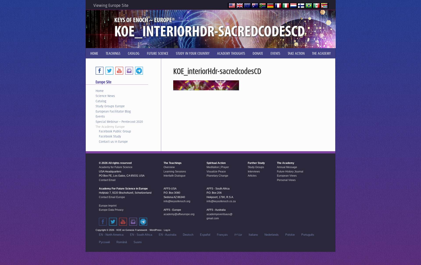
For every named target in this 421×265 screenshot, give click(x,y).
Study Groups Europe (110, 106)
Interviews (254, 171)
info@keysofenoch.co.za (221, 201)
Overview (169, 167)
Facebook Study (110, 136)
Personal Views (286, 180)
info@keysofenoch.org (177, 201)
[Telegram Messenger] (139, 71)
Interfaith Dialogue (175, 175)
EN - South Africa (141, 234)
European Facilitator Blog (113, 111)
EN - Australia (167, 234)
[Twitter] (109, 71)
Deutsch (188, 234)
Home (100, 91)
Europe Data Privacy (111, 209)
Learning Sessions (175, 171)
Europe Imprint (107, 205)
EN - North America (111, 234)
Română (121, 242)
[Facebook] (99, 71)
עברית (238, 234)
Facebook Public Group (115, 131)
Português (307, 234)
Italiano (253, 234)
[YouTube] (119, 71)
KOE (118, 230)
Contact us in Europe (113, 141)
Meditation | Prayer (218, 167)
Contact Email (107, 180)
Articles (252, 175)
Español (205, 234)
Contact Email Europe (112, 197)
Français (222, 234)
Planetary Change (217, 175)
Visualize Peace (216, 171)
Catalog (101, 101)
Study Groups (256, 167)
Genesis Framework (136, 230)
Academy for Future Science (115, 167)
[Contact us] (129, 71)
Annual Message (287, 167)
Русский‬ (104, 242)
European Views (287, 175)
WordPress (156, 230)
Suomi (138, 242)
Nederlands (271, 234)
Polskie (290, 234)
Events (100, 116)
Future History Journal (290, 171)
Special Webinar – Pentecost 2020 (119, 121)
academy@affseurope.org (179, 214)
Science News (105, 96)
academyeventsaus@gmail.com (219, 216)
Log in (167, 230)
